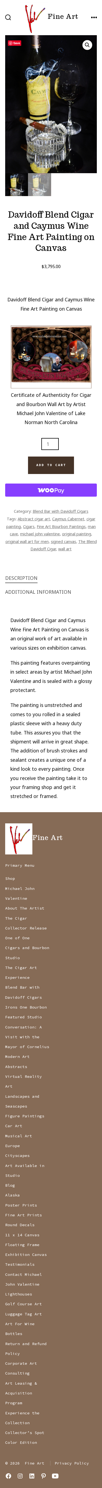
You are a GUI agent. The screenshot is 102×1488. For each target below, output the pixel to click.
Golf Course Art (23, 1303)
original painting (76, 533)
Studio (12, 957)
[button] (87, 45)
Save (16, 43)
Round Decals (20, 1224)
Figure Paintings (24, 1116)
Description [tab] (21, 578)
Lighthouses (18, 1294)
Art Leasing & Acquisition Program (21, 1393)
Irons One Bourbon (26, 1007)
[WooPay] (51, 490)
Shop (10, 878)
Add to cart (51, 465)
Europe (12, 1145)
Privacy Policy (72, 1463)
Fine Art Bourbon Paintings (61, 526)
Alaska (12, 1195)
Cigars (29, 526)
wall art (65, 548)
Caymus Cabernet (68, 518)
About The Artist (24, 908)
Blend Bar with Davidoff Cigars (60, 511)
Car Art (13, 1125)
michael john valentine (40, 533)
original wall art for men (27, 541)
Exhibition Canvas (26, 1254)
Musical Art (18, 1135)
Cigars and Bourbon (27, 947)
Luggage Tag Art (23, 1314)
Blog (10, 1185)
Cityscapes (17, 1155)
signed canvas (63, 541)
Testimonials (20, 1264)
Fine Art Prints (23, 1215)
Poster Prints (21, 1205)
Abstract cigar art (34, 518)
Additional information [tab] (38, 592)
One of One (17, 937)
